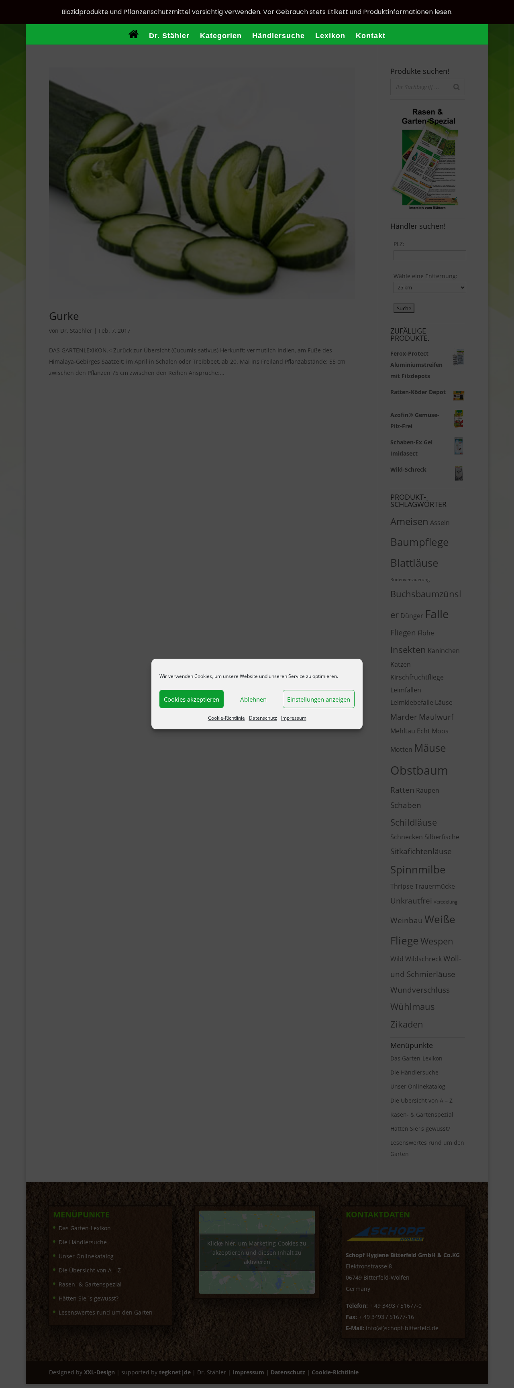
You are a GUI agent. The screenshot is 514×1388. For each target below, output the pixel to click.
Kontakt (371, 36)
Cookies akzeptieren (191, 699)
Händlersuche (278, 36)
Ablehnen (253, 699)
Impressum (293, 717)
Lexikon (330, 36)
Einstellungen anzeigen (318, 699)
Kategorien (221, 36)
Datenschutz (263, 717)
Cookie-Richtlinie (226, 717)
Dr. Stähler (169, 36)
